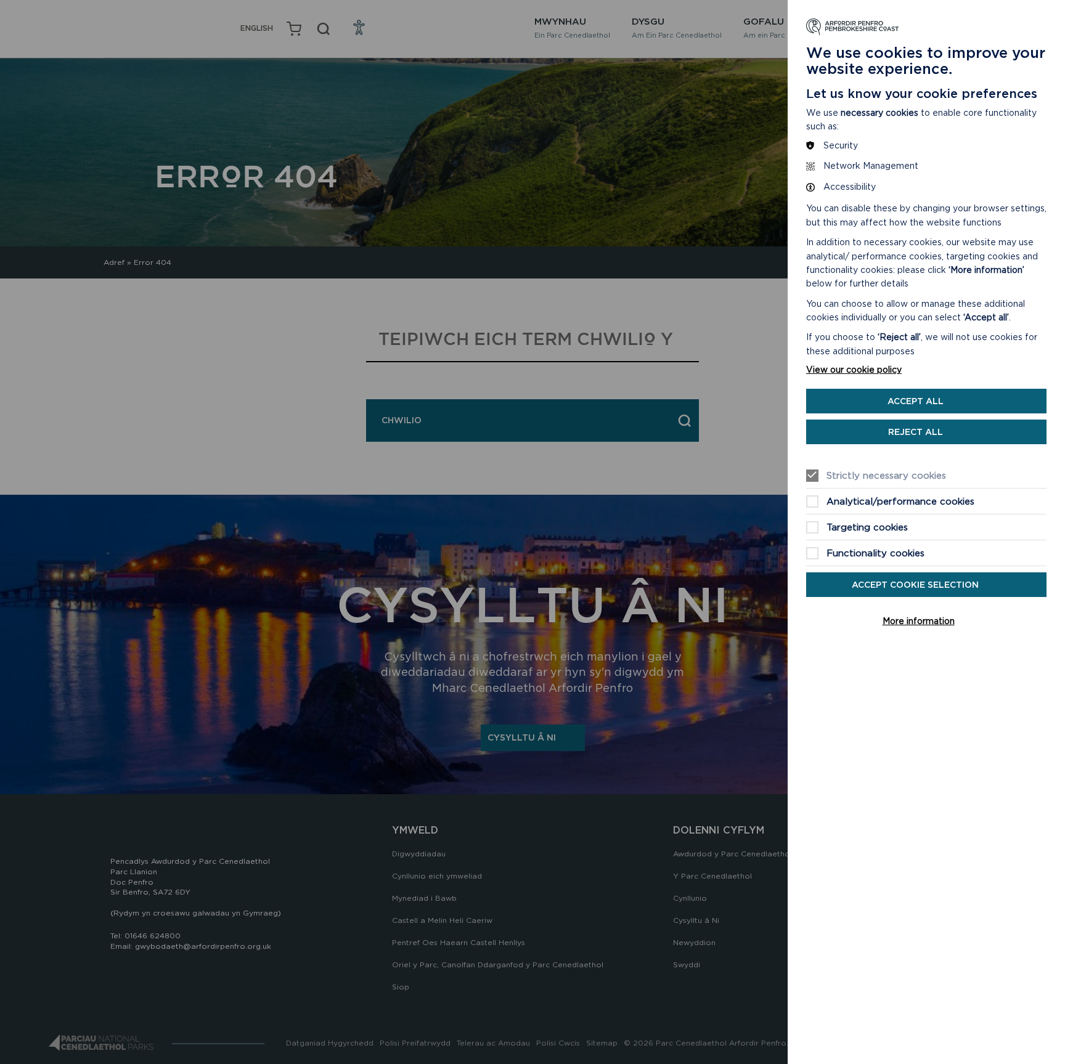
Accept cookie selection (915, 585)
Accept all (916, 401)
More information (919, 621)
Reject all (915, 432)
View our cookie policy (854, 370)
